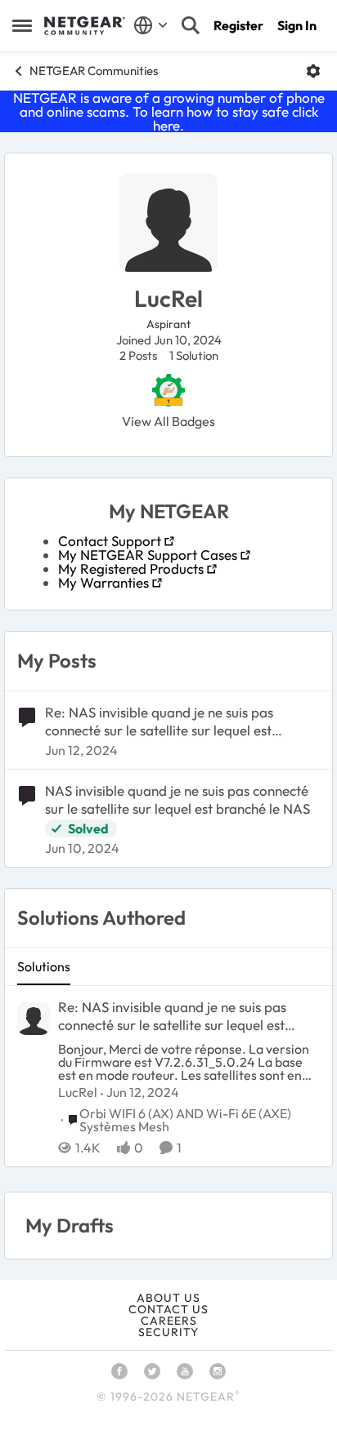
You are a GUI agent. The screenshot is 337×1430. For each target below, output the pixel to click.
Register (238, 25)
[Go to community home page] (84, 26)
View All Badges (168, 421)
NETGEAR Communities (93, 70)
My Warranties (103, 582)
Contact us (168, 1309)
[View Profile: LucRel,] (33, 1018)
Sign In (297, 25)
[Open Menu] (313, 71)
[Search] (190, 25)
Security (168, 1332)
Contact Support (109, 540)
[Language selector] (151, 25)
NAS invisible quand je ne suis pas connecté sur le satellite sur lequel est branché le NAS (177, 799)
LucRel (77, 1092)
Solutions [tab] (43, 966)
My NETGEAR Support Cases (147, 554)
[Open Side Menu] (22, 25)
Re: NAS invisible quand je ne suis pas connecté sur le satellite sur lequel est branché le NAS (159, 721)
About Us (168, 1297)
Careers (169, 1320)
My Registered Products (131, 568)
